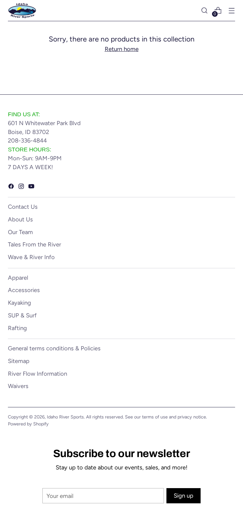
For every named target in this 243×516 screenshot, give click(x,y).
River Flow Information (37, 373)
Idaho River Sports (65, 417)
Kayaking (19, 302)
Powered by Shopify (28, 424)
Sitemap (18, 361)
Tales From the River (34, 244)
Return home (122, 49)
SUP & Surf (22, 315)
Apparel (18, 277)
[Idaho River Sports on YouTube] (32, 187)
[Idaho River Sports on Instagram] (22, 187)
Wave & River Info (31, 257)
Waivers (18, 386)
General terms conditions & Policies (54, 348)
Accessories (24, 290)
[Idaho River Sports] (22, 11)
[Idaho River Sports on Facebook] (12, 187)
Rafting (17, 328)
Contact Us (23, 206)
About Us (20, 219)
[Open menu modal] (231, 10)
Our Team (20, 232)
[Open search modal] (204, 10)
